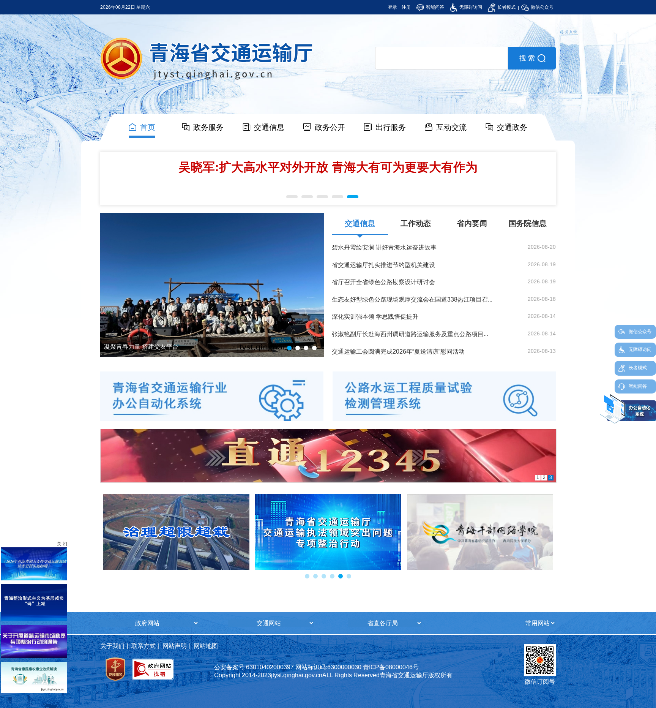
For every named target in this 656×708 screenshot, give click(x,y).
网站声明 (174, 646)
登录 (392, 7)
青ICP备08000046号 (391, 667)
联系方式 (143, 646)
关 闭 (62, 544)
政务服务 (208, 127)
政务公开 (330, 127)
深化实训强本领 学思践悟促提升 (375, 316)
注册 (406, 7)
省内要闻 (472, 223)
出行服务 (390, 127)
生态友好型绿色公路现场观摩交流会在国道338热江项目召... (412, 299)
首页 (147, 127)
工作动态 (416, 223)
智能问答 (434, 7)
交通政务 (512, 127)
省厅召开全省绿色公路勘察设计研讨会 (383, 282)
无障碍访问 (470, 7)
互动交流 (451, 127)
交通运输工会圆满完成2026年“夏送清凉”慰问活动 (398, 351)
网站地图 (206, 646)
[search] (441, 58)
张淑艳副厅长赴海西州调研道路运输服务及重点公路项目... (410, 334)
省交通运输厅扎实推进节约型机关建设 (383, 265)
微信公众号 (542, 7)
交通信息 (269, 127)
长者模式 (506, 7)
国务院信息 (528, 223)
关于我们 (112, 646)
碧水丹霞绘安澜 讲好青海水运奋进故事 (384, 247)
